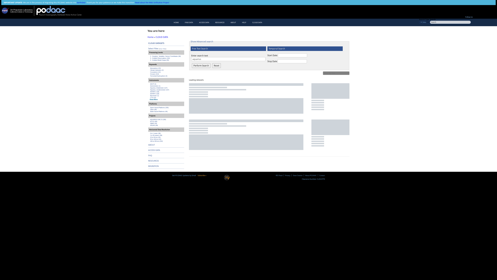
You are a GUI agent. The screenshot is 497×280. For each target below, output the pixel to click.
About (233, 22)
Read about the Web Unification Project (152, 2)
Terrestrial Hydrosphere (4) (158, 76)
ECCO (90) (153, 121)
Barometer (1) (154, 95)
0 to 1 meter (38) (155, 133)
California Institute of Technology (21, 12)
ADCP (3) (153, 84)
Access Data (204, 22)
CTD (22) (153, 97)
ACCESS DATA (154, 150)
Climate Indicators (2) (157, 70)
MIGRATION (153, 166)
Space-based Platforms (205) (159, 107)
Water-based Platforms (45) (159, 111)
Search (433, 19)
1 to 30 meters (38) (156, 135)
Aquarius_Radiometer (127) (158, 88)
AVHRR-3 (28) (154, 93)
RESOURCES (219, 22)
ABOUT (151, 145)
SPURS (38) (154, 125)
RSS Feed (279, 175)
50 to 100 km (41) (155, 139)
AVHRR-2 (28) (154, 92)
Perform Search (201, 65)
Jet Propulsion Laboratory (21, 10)
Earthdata (81, 2)
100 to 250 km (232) (156, 141)
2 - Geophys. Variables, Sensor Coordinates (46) (165, 56)
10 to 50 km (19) (155, 137)
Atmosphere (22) (155, 68)
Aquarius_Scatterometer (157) (159, 90)
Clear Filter (162, 49)
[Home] (61, 11)
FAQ (150, 155)
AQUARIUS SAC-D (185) (158, 119)
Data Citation (297, 175)
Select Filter (153, 48)
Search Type (424, 19)
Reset (216, 65)
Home (176, 22)
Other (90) (153, 109)
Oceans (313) (154, 74)
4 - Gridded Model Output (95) (159, 60)
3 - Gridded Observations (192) (160, 58)
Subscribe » (202, 175)
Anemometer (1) (155, 86)
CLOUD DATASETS (156, 43)
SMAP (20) (153, 123)
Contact (322, 175)
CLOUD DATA (257, 22)
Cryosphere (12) (155, 72)
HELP (244, 22)
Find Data (189, 22)
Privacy (287, 175)
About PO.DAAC (311, 175)
